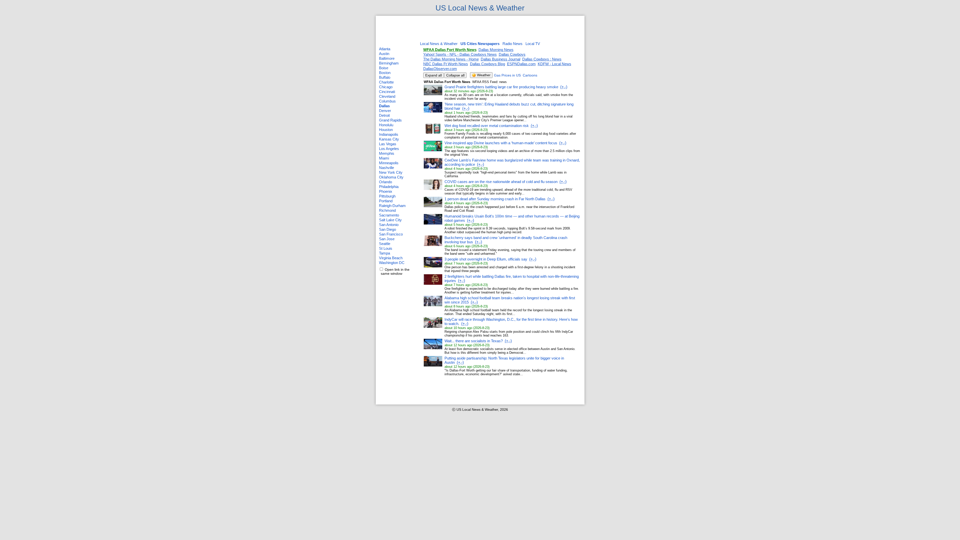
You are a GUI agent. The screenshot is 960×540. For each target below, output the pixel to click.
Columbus (387, 101)
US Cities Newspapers (480, 44)
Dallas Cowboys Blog (487, 64)
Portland (385, 201)
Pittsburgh (387, 196)
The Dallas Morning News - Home (451, 59)
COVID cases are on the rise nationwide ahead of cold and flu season (501, 182)
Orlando (385, 182)
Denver (385, 110)
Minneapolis (388, 163)
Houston (386, 130)
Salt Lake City (390, 220)
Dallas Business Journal (500, 59)
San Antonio (388, 224)
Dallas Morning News (496, 50)
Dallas (384, 106)
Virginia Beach (390, 258)
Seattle (384, 244)
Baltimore (386, 58)
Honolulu (386, 125)
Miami (384, 158)
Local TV (533, 44)
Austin (384, 54)
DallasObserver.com (440, 68)
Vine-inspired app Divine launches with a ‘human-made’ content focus (500, 143)
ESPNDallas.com (521, 64)
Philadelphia (388, 186)
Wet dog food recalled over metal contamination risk (486, 126)
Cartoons (530, 75)
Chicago (385, 87)
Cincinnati (387, 92)
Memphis (386, 153)
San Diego (387, 229)
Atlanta (384, 49)
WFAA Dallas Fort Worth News (449, 50)
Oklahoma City (391, 177)
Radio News (512, 44)
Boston (384, 72)
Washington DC (391, 262)
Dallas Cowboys (512, 54)
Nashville (386, 168)
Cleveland (387, 96)
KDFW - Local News (554, 64)
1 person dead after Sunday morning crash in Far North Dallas (495, 199)
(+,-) (563, 87)
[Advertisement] (480, 29)
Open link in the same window (394, 272)
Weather (483, 75)
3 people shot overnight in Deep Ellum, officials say (485, 259)
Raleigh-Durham (392, 206)
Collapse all (455, 75)
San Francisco (391, 234)
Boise (383, 68)
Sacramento (389, 215)
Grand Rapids (390, 120)
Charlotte (386, 82)
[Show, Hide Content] (433, 94)
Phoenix (385, 191)
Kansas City (389, 139)
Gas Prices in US (507, 75)
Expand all (433, 75)
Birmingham (389, 63)
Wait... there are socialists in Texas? (473, 341)
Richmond (387, 210)
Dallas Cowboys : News (542, 59)
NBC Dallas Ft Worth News (445, 64)
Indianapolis (388, 134)
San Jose (386, 239)
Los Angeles (389, 148)
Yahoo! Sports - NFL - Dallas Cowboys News (460, 54)
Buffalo (384, 77)
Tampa (384, 253)
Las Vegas (387, 144)
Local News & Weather (439, 44)
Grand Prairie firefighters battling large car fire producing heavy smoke (501, 87)
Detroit (384, 115)
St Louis (385, 248)
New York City (390, 172)
